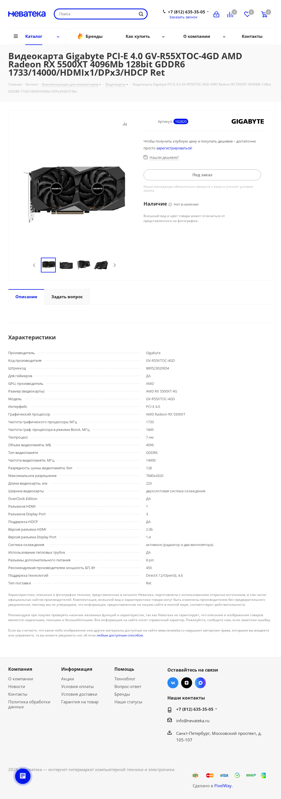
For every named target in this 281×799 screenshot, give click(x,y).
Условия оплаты (77, 686)
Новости (16, 686)
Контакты (17, 694)
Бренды (122, 694)
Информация (76, 669)
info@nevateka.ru (192, 720)
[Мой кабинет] (216, 14)
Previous (34, 265)
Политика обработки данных (29, 704)
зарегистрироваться (173, 148)
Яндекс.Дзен (186, 682)
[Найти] (141, 13)
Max (200, 682)
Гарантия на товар (80, 701)
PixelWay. (223, 785)
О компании (20, 678)
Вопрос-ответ (127, 686)
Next (115, 265)
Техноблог (124, 678)
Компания (20, 669)
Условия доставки (79, 694)
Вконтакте (172, 682)
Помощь (124, 669)
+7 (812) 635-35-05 (186, 11)
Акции (67, 678)
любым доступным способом (120, 635)
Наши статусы (128, 701)
